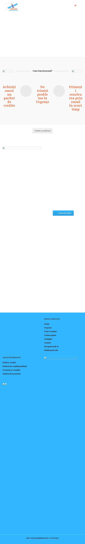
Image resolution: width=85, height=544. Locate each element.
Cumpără (48, 339)
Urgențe (48, 328)
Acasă (46, 324)
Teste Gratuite (50, 331)
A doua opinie (50, 335)
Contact (47, 343)
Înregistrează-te (51, 346)
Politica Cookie (9, 363)
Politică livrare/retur (12, 374)
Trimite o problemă (42, 131)
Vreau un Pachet (64, 213)
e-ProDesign (53, 538)
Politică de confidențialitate (15, 366)
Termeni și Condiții (11, 370)
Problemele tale (51, 350)
